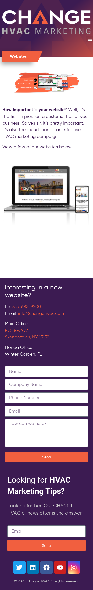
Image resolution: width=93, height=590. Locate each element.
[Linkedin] (33, 567)
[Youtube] (60, 567)
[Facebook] (46, 567)
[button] (89, 39)
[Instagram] (74, 567)
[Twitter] (19, 567)
